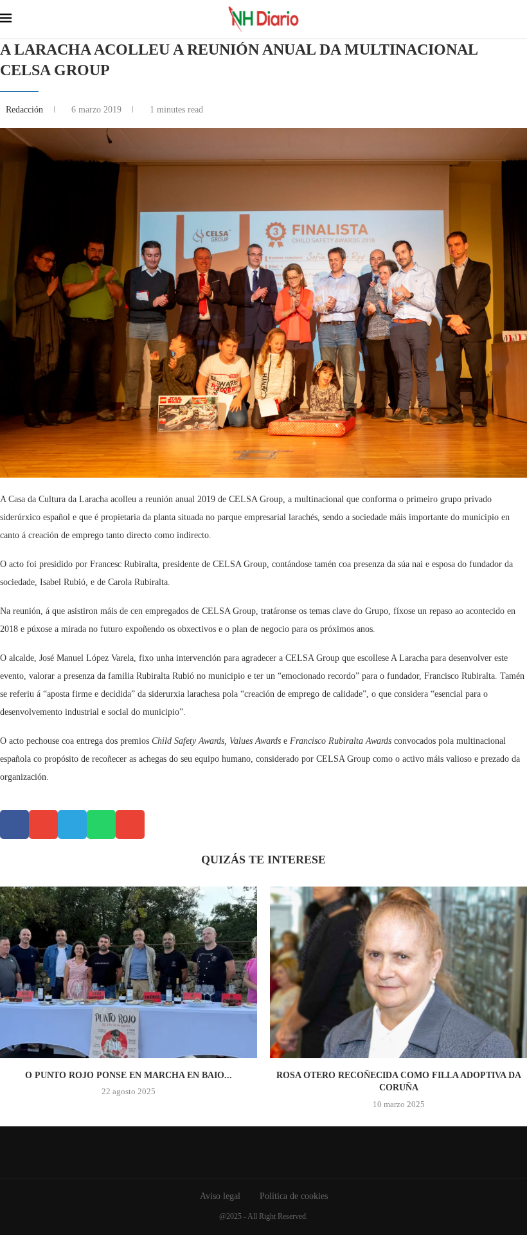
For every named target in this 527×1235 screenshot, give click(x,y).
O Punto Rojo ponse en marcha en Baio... (128, 1075)
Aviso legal (220, 1196)
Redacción (26, 109)
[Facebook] (254, 1152)
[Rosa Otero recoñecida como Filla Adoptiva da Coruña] (398, 972)
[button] (14, 824)
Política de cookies (294, 1196)
